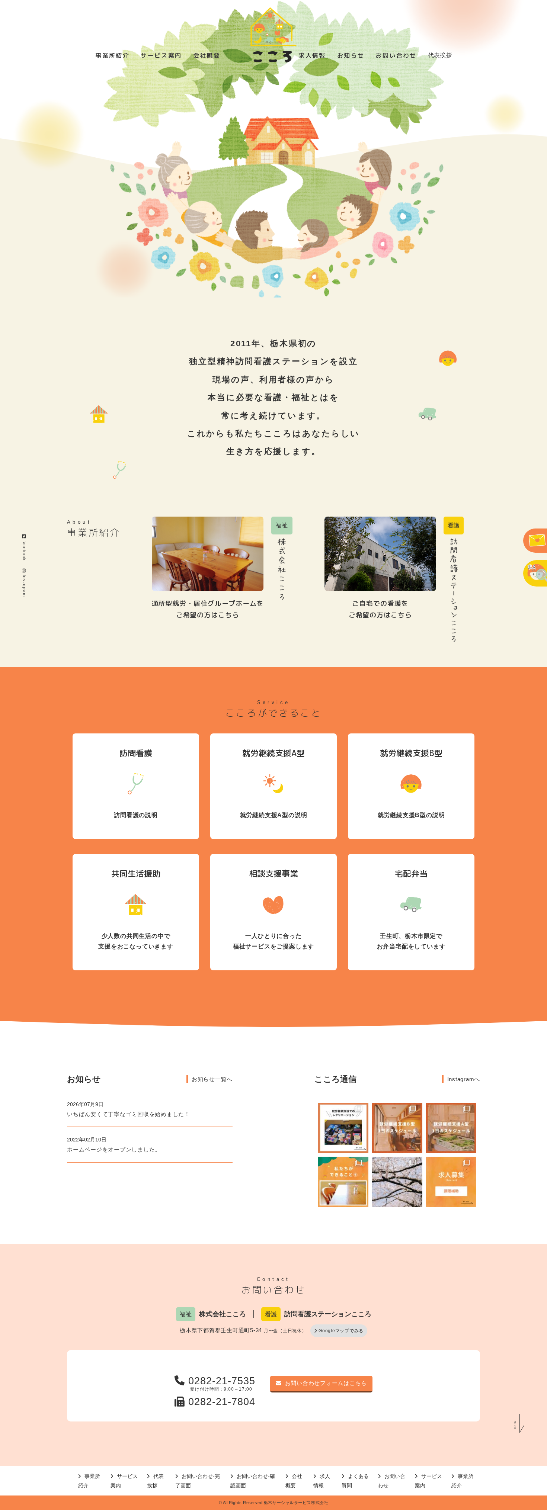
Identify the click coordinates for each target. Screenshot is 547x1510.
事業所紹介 (112, 55)
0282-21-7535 (221, 1381)
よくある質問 (355, 1480)
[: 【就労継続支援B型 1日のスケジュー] (397, 1128)
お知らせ (351, 55)
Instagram (24, 586)
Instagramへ (463, 1079)
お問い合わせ (395, 55)
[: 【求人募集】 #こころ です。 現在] (451, 1182)
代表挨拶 (440, 55)
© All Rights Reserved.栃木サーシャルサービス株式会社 (273, 1502)
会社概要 (207, 55)
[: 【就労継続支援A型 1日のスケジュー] (451, 1128)
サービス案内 (161, 55)
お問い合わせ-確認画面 (252, 1480)
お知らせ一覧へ (212, 1079)
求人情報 (312, 55)
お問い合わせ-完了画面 (197, 1480)
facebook (24, 550)
